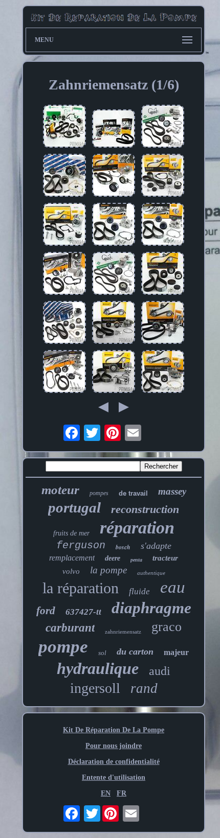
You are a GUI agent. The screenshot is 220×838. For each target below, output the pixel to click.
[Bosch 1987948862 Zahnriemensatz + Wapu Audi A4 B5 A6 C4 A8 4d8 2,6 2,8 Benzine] (64, 176)
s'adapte (156, 546)
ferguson (80, 545)
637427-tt (83, 612)
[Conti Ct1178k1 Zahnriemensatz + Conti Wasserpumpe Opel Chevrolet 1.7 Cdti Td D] (162, 225)
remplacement (72, 557)
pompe (63, 647)
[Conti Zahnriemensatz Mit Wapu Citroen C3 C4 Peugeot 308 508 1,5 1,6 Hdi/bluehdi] (113, 176)
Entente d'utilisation (113, 777)
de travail (133, 493)
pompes (99, 493)
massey (172, 491)
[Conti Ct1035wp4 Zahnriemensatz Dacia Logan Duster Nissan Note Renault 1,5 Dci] (64, 225)
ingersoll (95, 688)
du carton (135, 651)
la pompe (108, 570)
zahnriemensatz (123, 631)
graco (166, 626)
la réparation (80, 587)
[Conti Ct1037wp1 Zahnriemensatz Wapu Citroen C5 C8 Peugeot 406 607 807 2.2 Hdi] (162, 372)
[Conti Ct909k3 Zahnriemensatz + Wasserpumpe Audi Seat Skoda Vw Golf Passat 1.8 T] (113, 372)
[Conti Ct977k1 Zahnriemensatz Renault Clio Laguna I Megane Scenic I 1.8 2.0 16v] (162, 274)
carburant (70, 627)
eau (172, 587)
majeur (176, 652)
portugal (74, 507)
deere (112, 558)
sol (102, 653)
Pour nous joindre (113, 746)
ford (45, 610)
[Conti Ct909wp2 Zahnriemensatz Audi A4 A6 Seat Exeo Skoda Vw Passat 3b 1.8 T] (162, 323)
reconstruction (145, 509)
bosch (123, 547)
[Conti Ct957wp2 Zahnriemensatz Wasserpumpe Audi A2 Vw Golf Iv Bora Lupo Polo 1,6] (64, 372)
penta (136, 560)
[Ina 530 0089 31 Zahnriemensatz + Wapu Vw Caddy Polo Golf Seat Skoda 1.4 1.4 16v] (113, 274)
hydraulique (98, 668)
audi (159, 671)
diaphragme (151, 608)
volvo (71, 571)
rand (144, 688)
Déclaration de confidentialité (114, 761)
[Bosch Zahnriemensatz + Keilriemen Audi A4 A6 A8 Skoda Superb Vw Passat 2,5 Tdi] (64, 323)
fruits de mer (71, 533)
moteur (60, 490)
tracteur (165, 558)
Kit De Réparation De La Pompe (113, 730)
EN (106, 793)
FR (121, 793)
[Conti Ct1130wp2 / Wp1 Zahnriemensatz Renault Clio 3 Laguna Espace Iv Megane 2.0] (162, 176)
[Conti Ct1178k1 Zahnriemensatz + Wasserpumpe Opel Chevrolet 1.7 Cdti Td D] (113, 225)
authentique (151, 573)
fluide (139, 591)
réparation (137, 527)
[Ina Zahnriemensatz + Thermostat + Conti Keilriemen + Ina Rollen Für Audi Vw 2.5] (64, 127)
